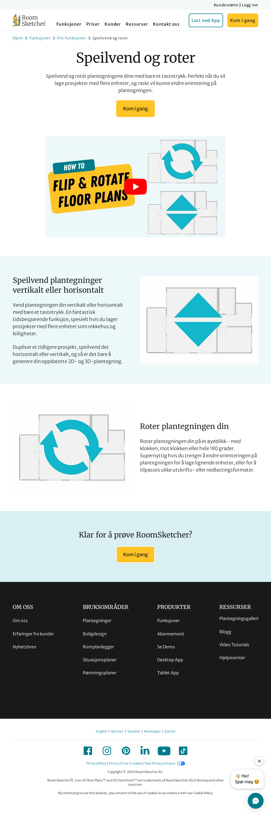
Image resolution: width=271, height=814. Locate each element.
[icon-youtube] (164, 750)
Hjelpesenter (232, 657)
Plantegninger (97, 620)
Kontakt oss (166, 24)
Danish (170, 731)
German (117, 731)
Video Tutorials (234, 644)
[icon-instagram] (107, 750)
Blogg (225, 631)
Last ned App (206, 20)
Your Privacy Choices (160, 763)
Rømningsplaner (99, 672)
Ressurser (137, 24)
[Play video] (135, 186)
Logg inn (250, 5)
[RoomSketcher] (29, 20)
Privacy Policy (96, 763)
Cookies (137, 763)
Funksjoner (69, 24)
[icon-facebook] (88, 750)
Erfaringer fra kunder (33, 633)
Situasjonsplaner (99, 659)
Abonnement (170, 633)
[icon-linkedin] (145, 750)
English (101, 731)
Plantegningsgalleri (238, 618)
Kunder (113, 24)
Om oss (20, 620)
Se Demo (166, 646)
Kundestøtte (226, 5)
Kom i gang (242, 20)
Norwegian (152, 731)
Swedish (133, 731)
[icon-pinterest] (126, 750)
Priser (93, 24)
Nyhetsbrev (24, 646)
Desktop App (170, 659)
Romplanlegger (98, 646)
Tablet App (168, 672)
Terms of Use (118, 763)
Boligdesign (95, 633)
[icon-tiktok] (183, 750)
